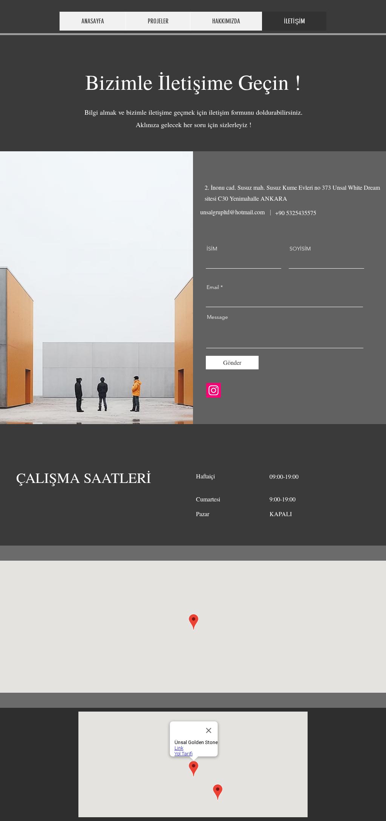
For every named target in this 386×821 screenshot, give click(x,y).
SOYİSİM (300, 248)
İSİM (212, 248)
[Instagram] (213, 390)
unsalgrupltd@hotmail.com (232, 212)
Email (213, 287)
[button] (158, 21)
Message (217, 317)
